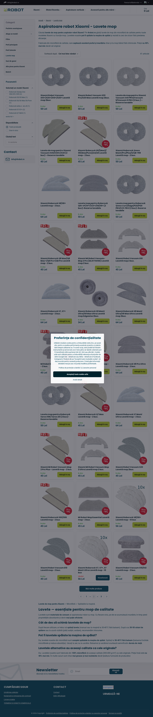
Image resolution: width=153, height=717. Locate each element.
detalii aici (72, 357)
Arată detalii (77, 380)
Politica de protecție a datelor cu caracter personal (77, 368)
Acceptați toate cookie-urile (77, 374)
